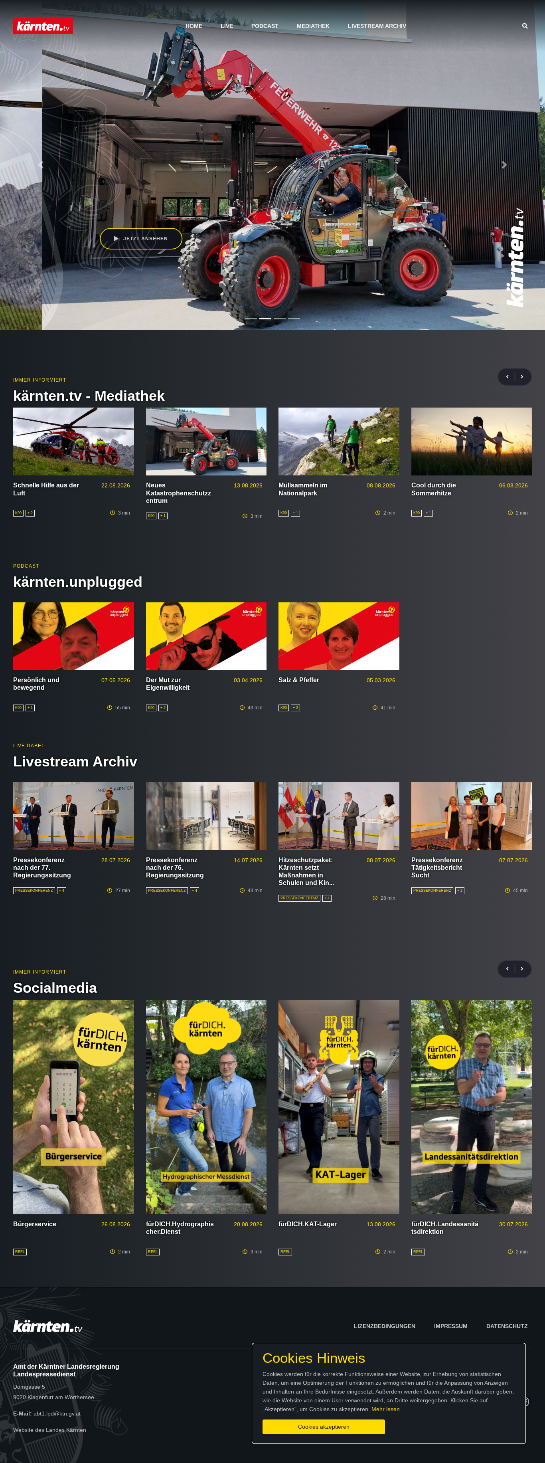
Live (227, 26)
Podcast (264, 26)
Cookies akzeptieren (324, 1426)
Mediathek (313, 26)
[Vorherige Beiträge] (510, 377)
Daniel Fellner (89, 203)
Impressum (451, 1326)
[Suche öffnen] (527, 26)
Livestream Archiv (377, 26)
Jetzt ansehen (103, 239)
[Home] (43, 25)
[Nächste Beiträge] (522, 377)
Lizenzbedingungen (384, 1326)
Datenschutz (507, 1326)
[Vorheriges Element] (41, 165)
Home (194, 26)
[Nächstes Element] (504, 165)
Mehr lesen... (388, 1409)
